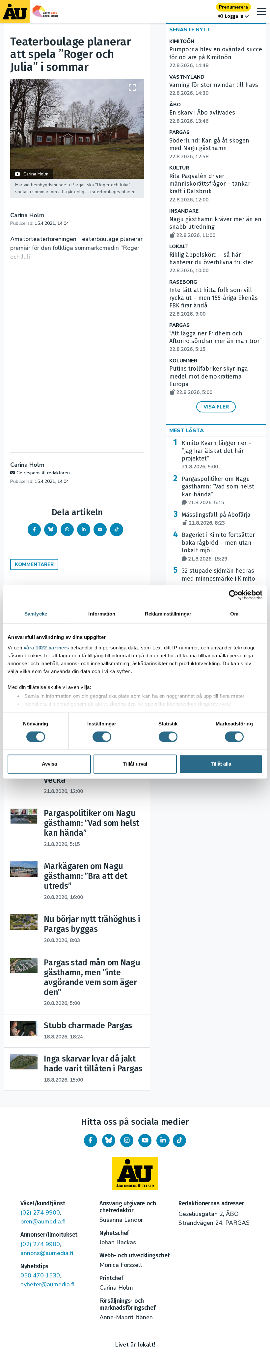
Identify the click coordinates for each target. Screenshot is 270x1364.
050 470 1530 (40, 1275)
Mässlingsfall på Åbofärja (216, 518)
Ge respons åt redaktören (43, 473)
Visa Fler (216, 407)
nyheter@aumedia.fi (47, 1284)
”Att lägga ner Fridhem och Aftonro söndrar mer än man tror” (215, 341)
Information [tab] (101, 613)
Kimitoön (181, 42)
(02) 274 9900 (40, 1213)
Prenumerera (233, 7)
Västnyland (186, 77)
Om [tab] (234, 613)
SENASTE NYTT (190, 29)
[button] (233, 16)
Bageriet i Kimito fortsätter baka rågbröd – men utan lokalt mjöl (218, 546)
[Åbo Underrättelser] (135, 1173)
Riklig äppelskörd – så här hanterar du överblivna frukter (211, 262)
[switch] (102, 736)
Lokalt (179, 247)
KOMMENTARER (34, 564)
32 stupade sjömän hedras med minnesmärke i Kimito (218, 578)
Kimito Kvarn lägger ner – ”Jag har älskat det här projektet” (217, 454)
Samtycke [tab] (35, 613)
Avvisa (49, 764)
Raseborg (183, 282)
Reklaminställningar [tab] (168, 613)
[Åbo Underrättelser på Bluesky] (108, 1140)
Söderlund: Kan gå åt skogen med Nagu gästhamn (209, 148)
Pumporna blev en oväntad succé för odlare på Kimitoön (215, 57)
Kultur (179, 168)
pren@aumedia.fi (43, 1221)
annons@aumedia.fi (46, 1253)
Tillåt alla (221, 764)
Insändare (184, 211)
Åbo (175, 105)
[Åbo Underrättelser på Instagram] (126, 1140)
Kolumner (183, 361)
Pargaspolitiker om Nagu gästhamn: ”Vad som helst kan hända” (218, 490)
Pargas (179, 132)
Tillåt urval (135, 764)
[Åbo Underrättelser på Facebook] (90, 1140)
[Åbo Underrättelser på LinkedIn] (163, 1140)
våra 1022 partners (46, 647)
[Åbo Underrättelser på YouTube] (144, 1140)
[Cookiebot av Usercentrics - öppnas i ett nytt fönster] (233, 595)
